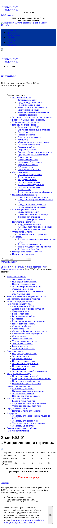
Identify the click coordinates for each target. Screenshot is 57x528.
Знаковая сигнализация (29, 217)
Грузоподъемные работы (29, 137)
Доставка (11, 37)
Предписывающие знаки (29, 105)
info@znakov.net (8, 15)
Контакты (11, 45)
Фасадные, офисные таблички (32, 229)
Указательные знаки (27, 115)
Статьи (10, 42)
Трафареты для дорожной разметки (34, 247)
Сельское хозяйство (27, 147)
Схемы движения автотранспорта (34, 214)
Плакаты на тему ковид (23, 254)
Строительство (25, 157)
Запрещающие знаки (27, 100)
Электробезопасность (28, 159)
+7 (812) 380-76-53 (9, 10)
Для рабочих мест (26, 132)
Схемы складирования (28, 212)
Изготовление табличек (23, 222)
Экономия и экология (28, 164)
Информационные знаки (29, 187)
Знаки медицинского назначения (33, 112)
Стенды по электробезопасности (33, 197)
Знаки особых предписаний (31, 184)
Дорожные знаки (20, 172)
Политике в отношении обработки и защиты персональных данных (24, 521)
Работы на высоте (26, 167)
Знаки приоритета (26, 177)
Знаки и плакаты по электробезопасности (32, 117)
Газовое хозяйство (26, 135)
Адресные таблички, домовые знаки (35, 227)
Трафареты (17, 237)
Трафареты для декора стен (30, 244)
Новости (11, 40)
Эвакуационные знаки (28, 110)
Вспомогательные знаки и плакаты (28, 120)
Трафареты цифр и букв (29, 249)
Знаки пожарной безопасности (32, 107)
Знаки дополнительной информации (35, 192)
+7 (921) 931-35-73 (9, 7)
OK (50, 515)
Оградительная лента (22, 232)
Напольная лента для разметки (32, 234)
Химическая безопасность (30, 162)
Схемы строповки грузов (24, 209)
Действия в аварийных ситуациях (34, 130)
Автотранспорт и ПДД (28, 127)
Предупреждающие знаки (30, 102)
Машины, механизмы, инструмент (34, 142)
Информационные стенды (24, 194)
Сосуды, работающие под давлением (35, 152)
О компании (12, 30)
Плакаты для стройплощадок (31, 219)
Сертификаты (13, 35)
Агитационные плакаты (29, 169)
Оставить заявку (9, 262)
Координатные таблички (29, 224)
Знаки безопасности (21, 97)
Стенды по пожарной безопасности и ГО (31, 378)
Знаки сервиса (24, 189)
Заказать (5, 483)
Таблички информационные (25, 122)
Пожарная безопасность (29, 145)
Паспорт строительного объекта (27, 252)
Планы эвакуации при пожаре (32, 207)
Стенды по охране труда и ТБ (32, 204)
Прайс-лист (12, 32)
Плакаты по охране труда (24, 125)
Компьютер (23, 140)
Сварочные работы (27, 149)
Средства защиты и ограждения (33, 154)
